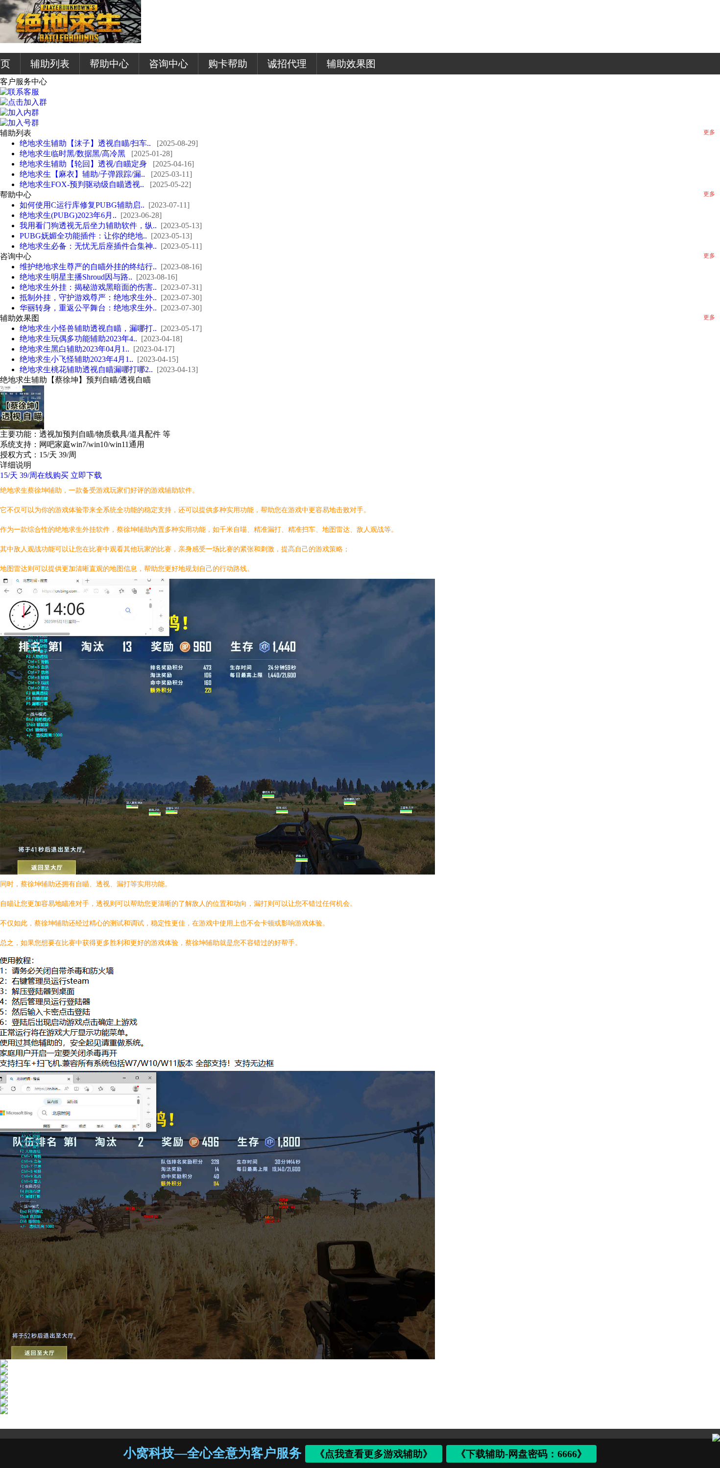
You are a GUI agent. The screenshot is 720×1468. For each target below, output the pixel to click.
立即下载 (86, 475)
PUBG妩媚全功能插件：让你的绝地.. (83, 236)
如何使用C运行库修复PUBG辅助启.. (82, 205)
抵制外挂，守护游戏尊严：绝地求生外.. (88, 297)
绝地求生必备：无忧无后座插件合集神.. (88, 246)
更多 (709, 132)
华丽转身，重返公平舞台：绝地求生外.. (88, 308)
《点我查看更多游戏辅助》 (374, 1453)
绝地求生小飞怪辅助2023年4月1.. (76, 359)
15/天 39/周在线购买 (34, 475)
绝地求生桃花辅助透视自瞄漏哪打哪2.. (86, 369)
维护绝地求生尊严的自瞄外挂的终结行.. (88, 266)
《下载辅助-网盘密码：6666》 (521, 1453)
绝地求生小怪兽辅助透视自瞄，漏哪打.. (88, 328)
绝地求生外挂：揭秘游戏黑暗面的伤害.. (88, 287)
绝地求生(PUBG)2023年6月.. (68, 215)
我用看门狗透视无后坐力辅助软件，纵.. (88, 225)
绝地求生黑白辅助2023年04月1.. (74, 349)
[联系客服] (19, 92)
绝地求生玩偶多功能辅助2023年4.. (78, 338)
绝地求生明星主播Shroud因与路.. (76, 277)
